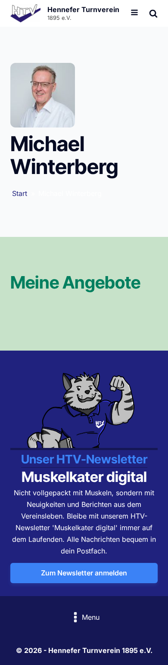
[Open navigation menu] (134, 13)
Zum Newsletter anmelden (84, 573)
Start (19, 193)
